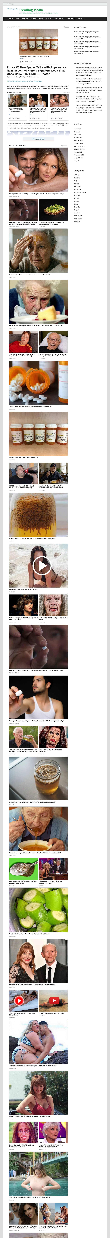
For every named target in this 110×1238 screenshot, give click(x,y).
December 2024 (79, 146)
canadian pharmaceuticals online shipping (89, 67)
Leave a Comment (34, 77)
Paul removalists (81, 79)
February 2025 (78, 140)
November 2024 (79, 149)
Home (41, 19)
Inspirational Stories (80, 192)
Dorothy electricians (82, 96)
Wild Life (77, 221)
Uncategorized (78, 216)
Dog (75, 180)
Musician (77, 201)
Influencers (77, 189)
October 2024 (78, 152)
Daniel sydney (80, 87)
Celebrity (77, 178)
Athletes (76, 175)
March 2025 (78, 137)
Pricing (48, 19)
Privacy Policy (59, 19)
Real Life (77, 207)
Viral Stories (78, 218)
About (10, 19)
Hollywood (77, 186)
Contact (25, 19)
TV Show (77, 213)
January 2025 (78, 143)
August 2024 (78, 158)
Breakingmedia (24, 77)
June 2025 (77, 128)
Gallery (33, 19)
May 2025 (77, 131)
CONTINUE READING (38, 139)
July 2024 (77, 161)
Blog (17, 19)
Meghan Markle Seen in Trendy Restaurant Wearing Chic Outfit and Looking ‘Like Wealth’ (89, 81)
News (8, 24)
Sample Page (71, 19)
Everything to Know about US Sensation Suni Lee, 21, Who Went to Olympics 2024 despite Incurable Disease (89, 72)
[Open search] (102, 19)
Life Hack (77, 195)
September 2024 (79, 155)
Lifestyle (76, 198)
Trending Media (31, 10)
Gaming (76, 183)
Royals (76, 210)
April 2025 (77, 134)
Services (81, 19)
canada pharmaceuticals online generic (88, 105)
